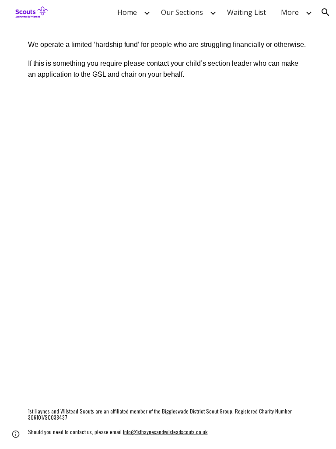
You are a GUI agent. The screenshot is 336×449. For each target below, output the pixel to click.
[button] (325, 12)
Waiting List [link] (246, 12)
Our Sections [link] (182, 12)
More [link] (290, 12)
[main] (167, 59)
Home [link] (127, 12)
